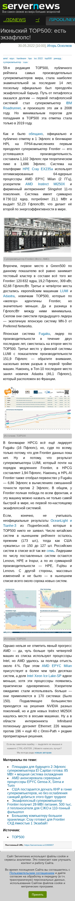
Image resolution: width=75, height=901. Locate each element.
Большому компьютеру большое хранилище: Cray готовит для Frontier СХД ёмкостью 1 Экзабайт (36, 819)
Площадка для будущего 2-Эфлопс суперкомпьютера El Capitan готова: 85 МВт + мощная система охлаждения (37, 770)
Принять (37, 894)
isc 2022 (38, 58)
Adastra (9, 296)
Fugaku (44, 333)
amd (5, 58)
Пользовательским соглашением (32, 873)
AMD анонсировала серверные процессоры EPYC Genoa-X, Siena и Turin (35, 781)
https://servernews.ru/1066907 (39, 845)
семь (50, 551)
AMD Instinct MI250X (45, 184)
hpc (30, 58)
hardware (21, 58)
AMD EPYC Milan (57, 666)
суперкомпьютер (12, 62)
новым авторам (43, 752)
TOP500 (18, 837)
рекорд (57, 58)
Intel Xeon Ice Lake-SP (44, 676)
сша (25, 62)
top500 (48, 58)
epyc (12, 58)
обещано (36, 134)
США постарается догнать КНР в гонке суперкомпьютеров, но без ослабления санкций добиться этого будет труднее (39, 793)
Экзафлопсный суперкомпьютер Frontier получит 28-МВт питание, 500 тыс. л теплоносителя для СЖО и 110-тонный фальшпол (39, 806)
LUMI (64, 291)
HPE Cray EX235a (38, 169)
